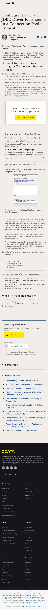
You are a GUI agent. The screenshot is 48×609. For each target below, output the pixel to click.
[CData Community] (15, 467)
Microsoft (28, 572)
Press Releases (29, 530)
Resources (5, 572)
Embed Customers (8, 537)
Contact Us (28, 550)
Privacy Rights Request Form (33, 602)
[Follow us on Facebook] (38, 37)
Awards (27, 537)
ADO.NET (4, 495)
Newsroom (28, 534)
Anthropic (28, 563)
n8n (26, 576)
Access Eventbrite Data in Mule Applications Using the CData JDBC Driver (24, 425)
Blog (3, 569)
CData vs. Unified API (8, 544)
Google (27, 569)
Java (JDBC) (5, 492)
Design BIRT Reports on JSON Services (21, 430)
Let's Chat (7, 475)
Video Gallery (6, 583)
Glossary (4, 579)
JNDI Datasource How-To (25, 304)
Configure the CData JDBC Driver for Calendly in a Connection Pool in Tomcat (25, 418)
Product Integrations (8, 530)
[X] (7, 467)
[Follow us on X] (42, 37)
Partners (28, 544)
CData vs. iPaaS (7, 540)
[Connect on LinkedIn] (45, 37)
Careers (27, 547)
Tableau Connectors (8, 515)
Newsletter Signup (7, 576)
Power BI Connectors (8, 512)
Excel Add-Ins (6, 508)
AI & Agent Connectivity (9, 534)
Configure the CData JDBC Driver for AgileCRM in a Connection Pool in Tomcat (26, 412)
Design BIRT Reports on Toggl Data (20, 388)
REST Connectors (7, 505)
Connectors (5, 527)
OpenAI (27, 579)
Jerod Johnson (15, 35)
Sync (26, 488)
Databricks (28, 566)
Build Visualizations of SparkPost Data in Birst (24, 384)
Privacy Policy (9, 600)
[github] (11, 467)
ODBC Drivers (6, 488)
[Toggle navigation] (43, 3)
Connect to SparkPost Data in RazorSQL (22, 381)
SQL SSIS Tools (29, 495)
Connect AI (28, 492)
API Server (5, 502)
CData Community (8, 563)
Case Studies (6, 566)
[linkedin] (3, 467)
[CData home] (10, 3)
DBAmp (27, 498)
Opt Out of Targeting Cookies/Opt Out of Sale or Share (24, 606)
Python (4, 498)
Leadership (28, 540)
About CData (29, 527)
